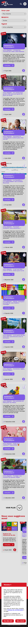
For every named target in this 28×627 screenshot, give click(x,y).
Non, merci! (20, 621)
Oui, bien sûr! (8, 621)
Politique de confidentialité (15, 610)
